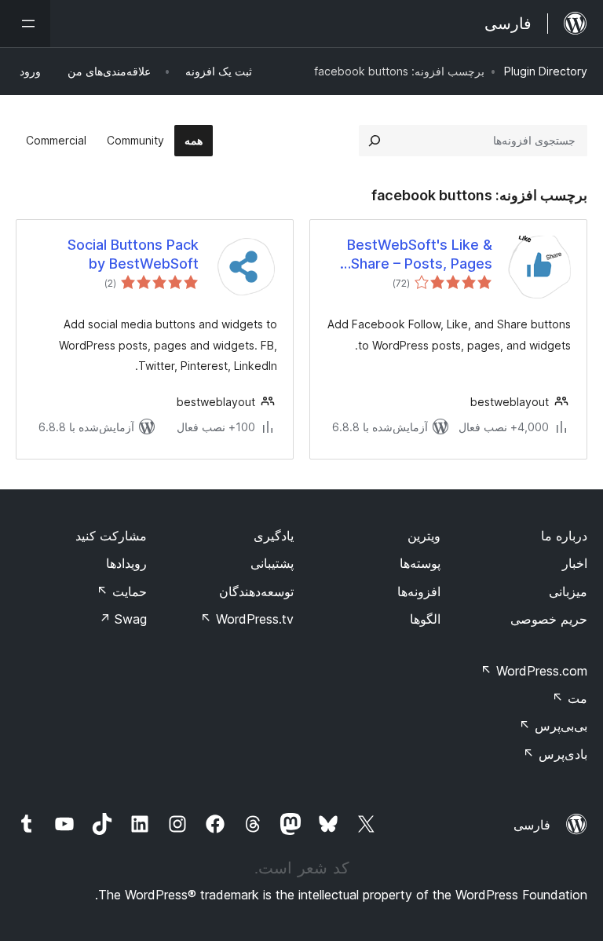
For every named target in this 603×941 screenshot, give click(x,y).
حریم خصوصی (548, 619)
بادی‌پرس (555, 754)
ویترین (423, 536)
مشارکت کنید (111, 536)
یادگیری (274, 536)
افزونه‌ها (418, 591)
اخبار (574, 563)
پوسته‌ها (420, 563)
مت (569, 698)
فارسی (531, 825)
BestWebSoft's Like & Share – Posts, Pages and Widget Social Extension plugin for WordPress (419, 254)
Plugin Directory (545, 71)
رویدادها (126, 563)
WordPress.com (534, 671)
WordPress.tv (247, 619)
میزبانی (568, 591)
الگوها (425, 619)
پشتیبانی (272, 563)
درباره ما (564, 536)
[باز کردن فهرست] (25, 23)
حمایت (122, 591)
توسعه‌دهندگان (256, 591)
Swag (123, 619)
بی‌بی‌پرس (553, 726)
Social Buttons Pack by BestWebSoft (133, 253)
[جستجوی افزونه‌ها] (374, 140)
